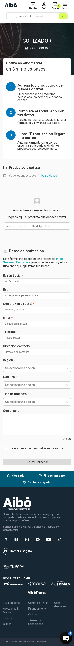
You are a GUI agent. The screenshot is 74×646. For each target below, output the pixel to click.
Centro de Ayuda (38, 602)
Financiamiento (37, 608)
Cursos (7, 624)
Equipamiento (11, 602)
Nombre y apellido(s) (18, 303)
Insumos (8, 618)
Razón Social (13, 275)
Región (9, 360)
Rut (6, 289)
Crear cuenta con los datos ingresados (36, 448)
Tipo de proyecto (16, 393)
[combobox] (5, 368)
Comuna (10, 377)
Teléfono (10, 331)
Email (8, 317)
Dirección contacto (17, 346)
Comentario (11, 410)
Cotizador (34, 614)
